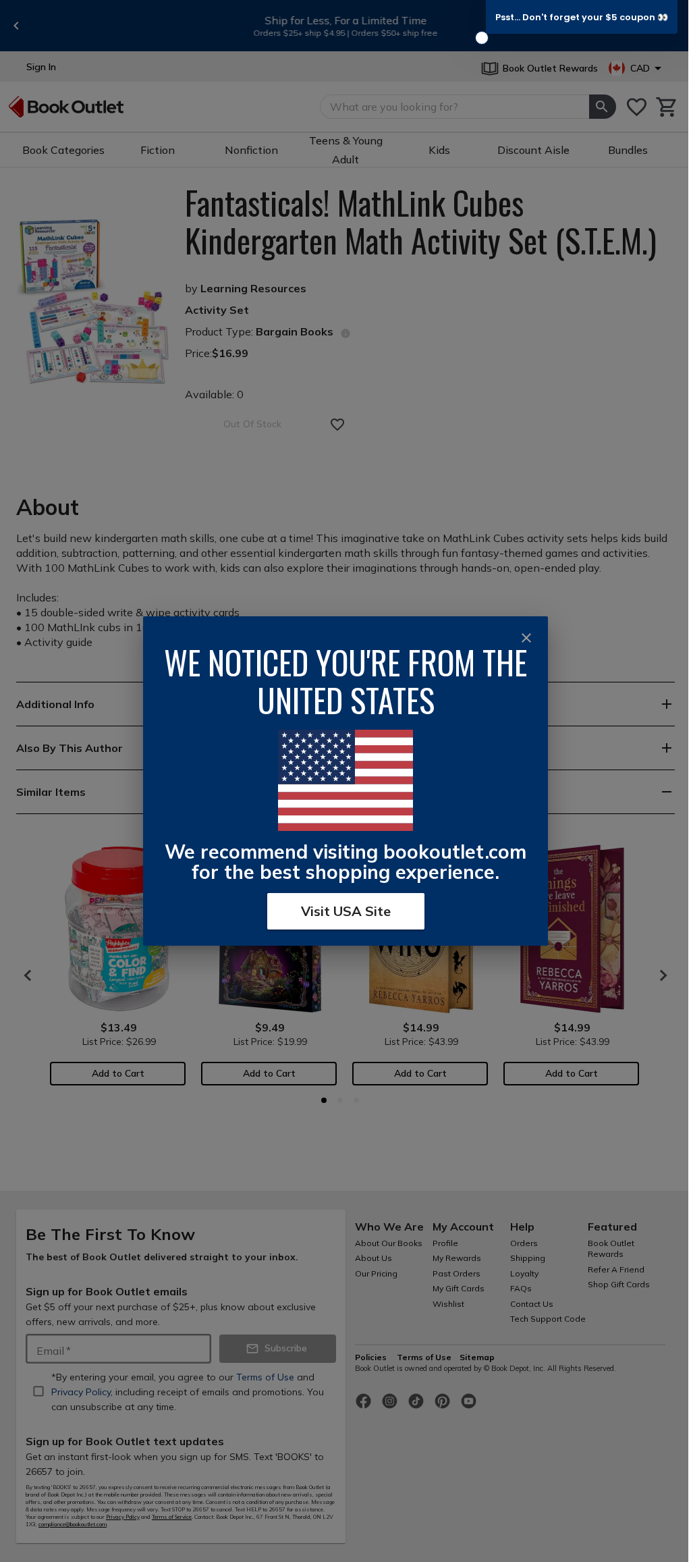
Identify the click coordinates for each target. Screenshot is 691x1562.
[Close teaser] (482, 38)
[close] (526, 638)
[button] (582, 17)
